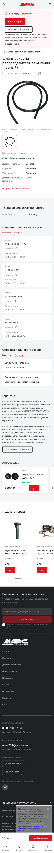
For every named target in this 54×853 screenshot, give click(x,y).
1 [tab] (18, 578)
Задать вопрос (12, 771)
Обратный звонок (14, 763)
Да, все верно (15, 21)
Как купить (8, 658)
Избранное (33, 850)
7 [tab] (32, 578)
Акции (5, 651)
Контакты (7, 684)
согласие (15, 624)
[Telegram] (31, 77)
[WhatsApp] (45, 77)
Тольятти (19, 355)
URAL (23, 470)
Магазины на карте (12, 232)
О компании (8, 691)
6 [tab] (30, 578)
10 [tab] (38, 578)
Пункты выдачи (10, 671)
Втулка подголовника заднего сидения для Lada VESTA (15, 552)
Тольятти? (26, 13)
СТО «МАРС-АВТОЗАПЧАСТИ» (21, 803)
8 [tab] (34, 578)
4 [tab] (26, 578)
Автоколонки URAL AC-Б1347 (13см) (32, 476)
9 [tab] (36, 578)
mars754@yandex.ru (15, 745)
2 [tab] (22, 578)
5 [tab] (28, 578)
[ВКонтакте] (36, 77)
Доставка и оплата (11, 664)
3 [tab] (24, 578)
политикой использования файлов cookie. (30, 828)
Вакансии (7, 698)
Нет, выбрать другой (18, 29)
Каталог (5, 850)
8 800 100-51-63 (12, 727)
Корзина (48, 850)
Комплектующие (12, 547)
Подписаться (27, 619)
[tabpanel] (17, 545)
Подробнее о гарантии (17, 449)
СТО (4, 704)
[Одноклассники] (41, 77)
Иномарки (7, 678)
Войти (18, 850)
